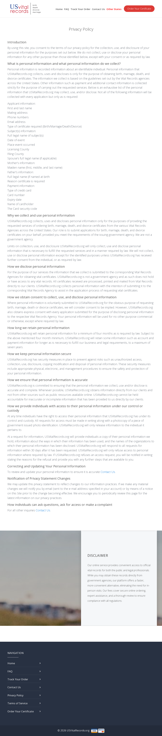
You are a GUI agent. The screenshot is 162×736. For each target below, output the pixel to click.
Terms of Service (17, 703)
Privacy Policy (15, 695)
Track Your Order (80, 9)
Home (59, 9)
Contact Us (98, 9)
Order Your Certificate (139, 8)
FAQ (66, 9)
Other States (114, 9)
